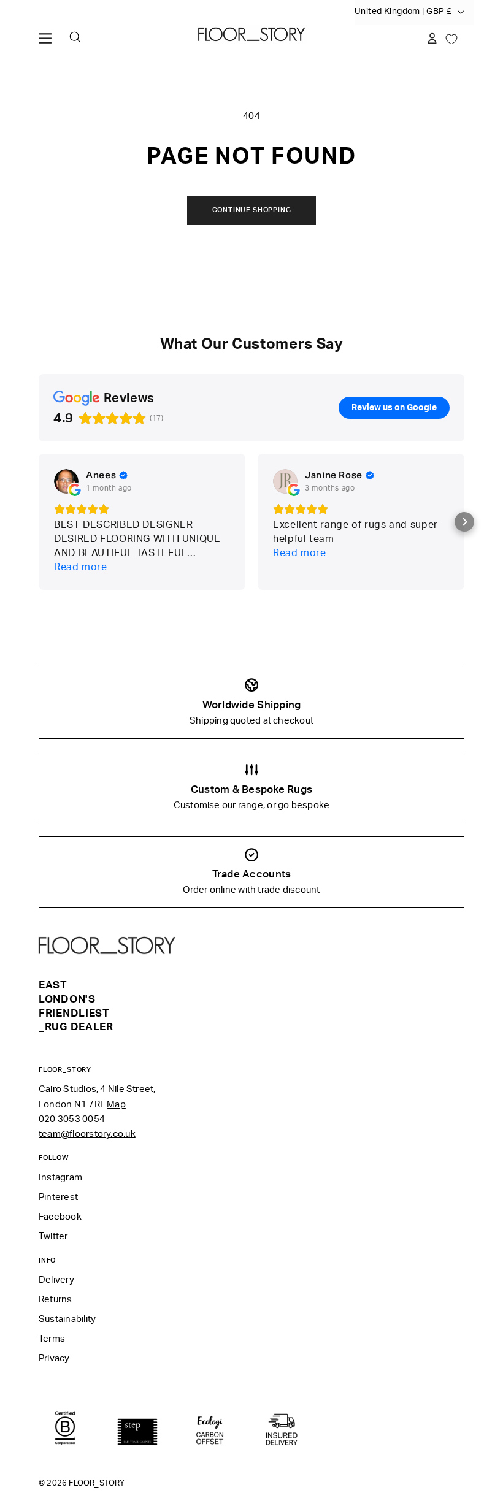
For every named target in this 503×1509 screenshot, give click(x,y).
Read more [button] (80, 567)
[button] (464, 522)
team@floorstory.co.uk (87, 1134)
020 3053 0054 (72, 1119)
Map (116, 1104)
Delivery (56, 1280)
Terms (52, 1338)
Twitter (53, 1236)
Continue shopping (251, 210)
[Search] (75, 37)
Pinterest (58, 1197)
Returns (55, 1299)
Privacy (54, 1358)
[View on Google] (66, 481)
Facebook (60, 1216)
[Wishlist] (451, 38)
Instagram (60, 1177)
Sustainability (67, 1319)
